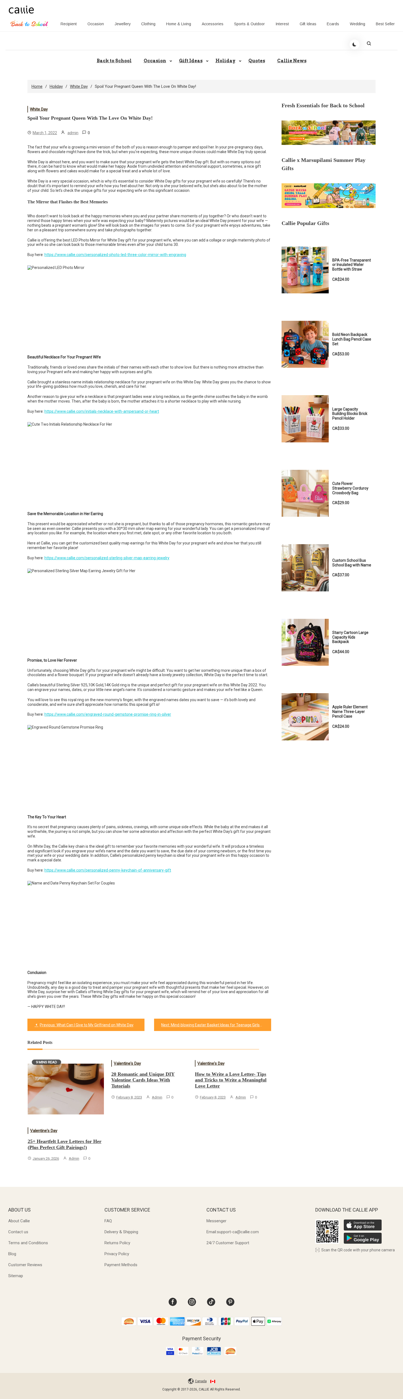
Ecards (333, 24)
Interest (282, 24)
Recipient (69, 24)
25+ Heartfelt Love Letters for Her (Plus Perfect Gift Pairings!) (64, 1144)
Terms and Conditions (28, 1242)
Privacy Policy (116, 1253)
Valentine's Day (43, 1130)
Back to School (114, 60)
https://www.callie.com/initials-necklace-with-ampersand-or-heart (101, 411)
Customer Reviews (25, 1264)
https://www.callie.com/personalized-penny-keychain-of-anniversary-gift (107, 870)
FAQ (108, 1220)
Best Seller (385, 24)
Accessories (212, 24)
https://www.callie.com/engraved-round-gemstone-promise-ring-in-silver (107, 714)
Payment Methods (120, 1264)
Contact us (18, 1231)
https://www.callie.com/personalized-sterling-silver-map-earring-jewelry (106, 558)
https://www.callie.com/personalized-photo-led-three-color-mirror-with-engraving (115, 254)
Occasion (95, 24)
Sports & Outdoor (249, 24)
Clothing (148, 24)
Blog (12, 1253)
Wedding (357, 24)
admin (72, 133)
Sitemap (15, 1275)
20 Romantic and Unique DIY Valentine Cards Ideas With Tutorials (143, 1080)
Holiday (225, 60)
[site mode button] (354, 44)
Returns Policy (117, 1242)
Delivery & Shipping (121, 1231)
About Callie (19, 1220)
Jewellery (123, 24)
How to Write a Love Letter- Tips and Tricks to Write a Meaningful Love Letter (230, 1080)
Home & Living (178, 24)
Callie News (291, 60)
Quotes (256, 60)
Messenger (216, 1220)
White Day (39, 109)
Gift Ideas (308, 24)
